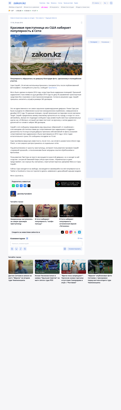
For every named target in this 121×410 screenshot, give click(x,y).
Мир (48, 3)
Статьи (60, 3)
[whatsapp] (13, 185)
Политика (42, 3)
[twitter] (29, 185)
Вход (80, 238)
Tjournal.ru (52, 88)
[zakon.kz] (20, 3)
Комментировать (75, 249)
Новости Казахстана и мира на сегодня (22, 18)
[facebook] (21, 185)
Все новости (40, 18)
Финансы (54, 3)
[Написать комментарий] (46, 243)
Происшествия (68, 3)
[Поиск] (111, 3)
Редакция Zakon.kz (51, 18)
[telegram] (17, 185)
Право (76, 3)
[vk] (25, 185)
